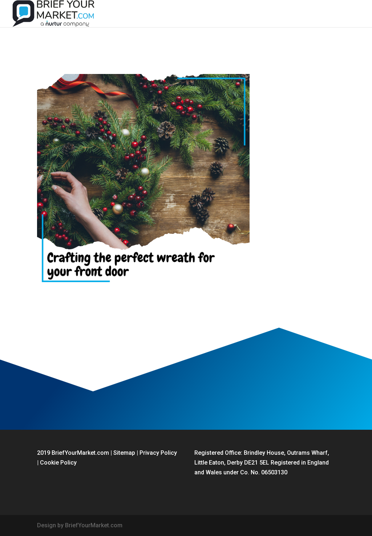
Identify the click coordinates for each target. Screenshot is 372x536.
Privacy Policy (158, 452)
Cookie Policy (58, 462)
